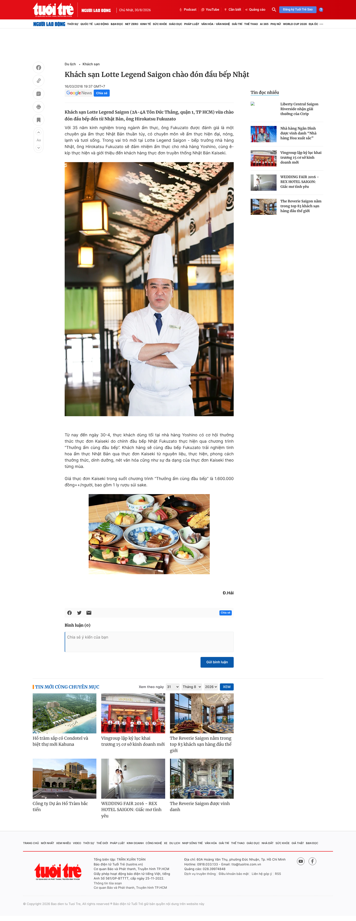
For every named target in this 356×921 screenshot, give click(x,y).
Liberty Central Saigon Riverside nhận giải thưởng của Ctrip (299, 109)
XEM (227, 687)
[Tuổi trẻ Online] (58, 871)
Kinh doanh (135, 843)
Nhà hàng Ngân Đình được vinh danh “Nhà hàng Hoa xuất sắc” (298, 133)
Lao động (102, 24)
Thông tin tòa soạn (108, 883)
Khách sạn (91, 64)
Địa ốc (313, 24)
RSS (278, 874)
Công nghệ (154, 843)
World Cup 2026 (295, 24)
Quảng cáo (257, 10)
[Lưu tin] (38, 120)
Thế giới (102, 843)
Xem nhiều (63, 843)
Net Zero (131, 24)
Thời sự (72, 24)
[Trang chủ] (49, 24)
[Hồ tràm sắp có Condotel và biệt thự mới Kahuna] (64, 713)
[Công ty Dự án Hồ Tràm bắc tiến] (64, 779)
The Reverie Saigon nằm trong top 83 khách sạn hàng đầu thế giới (301, 206)
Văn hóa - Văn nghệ (215, 24)
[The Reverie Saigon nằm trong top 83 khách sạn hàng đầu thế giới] (264, 207)
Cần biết (235, 10)
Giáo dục (175, 24)
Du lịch (70, 64)
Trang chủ (31, 843)
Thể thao (251, 24)
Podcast (190, 10)
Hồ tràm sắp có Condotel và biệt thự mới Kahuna (60, 741)
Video (77, 843)
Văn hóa (211, 843)
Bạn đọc (117, 24)
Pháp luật (191, 24)
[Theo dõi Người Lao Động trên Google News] (79, 93)
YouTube (212, 10)
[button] (38, 132)
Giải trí (237, 24)
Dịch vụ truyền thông (200, 874)
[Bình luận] (38, 94)
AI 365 (264, 24)
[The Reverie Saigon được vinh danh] (202, 779)
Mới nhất (47, 843)
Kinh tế (145, 24)
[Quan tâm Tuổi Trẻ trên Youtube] (301, 861)
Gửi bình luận (217, 662)
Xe (165, 843)
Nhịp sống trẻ (192, 843)
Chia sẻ (101, 93)
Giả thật (298, 843)
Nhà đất (268, 843)
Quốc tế (86, 24)
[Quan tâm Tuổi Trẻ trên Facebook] (312, 861)
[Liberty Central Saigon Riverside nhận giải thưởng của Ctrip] (264, 110)
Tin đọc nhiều (265, 92)
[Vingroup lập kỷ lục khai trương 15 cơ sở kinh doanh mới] (264, 158)
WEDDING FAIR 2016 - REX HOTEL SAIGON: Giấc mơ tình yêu (299, 182)
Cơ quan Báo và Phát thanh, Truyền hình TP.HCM (130, 888)
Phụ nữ (276, 24)
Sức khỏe (160, 24)
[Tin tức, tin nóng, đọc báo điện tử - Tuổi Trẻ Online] (57, 9)
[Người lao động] (96, 10)
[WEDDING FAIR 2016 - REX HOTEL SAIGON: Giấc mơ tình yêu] (264, 182)
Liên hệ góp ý (262, 874)
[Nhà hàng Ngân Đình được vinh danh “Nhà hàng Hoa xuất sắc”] (264, 134)
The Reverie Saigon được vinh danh (200, 807)
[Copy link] (38, 81)
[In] (38, 107)
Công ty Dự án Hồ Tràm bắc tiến (60, 807)
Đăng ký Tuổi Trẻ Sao (298, 9)
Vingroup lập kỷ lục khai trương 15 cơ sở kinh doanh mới (301, 157)
